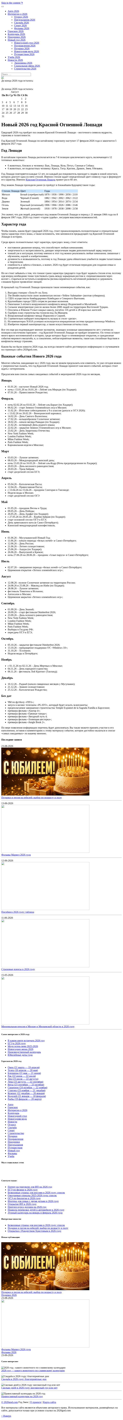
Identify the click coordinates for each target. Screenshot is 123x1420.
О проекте (35, 1402)
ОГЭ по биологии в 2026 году (24, 1198)
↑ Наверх (6, 1416)
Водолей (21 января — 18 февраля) (27, 1096)
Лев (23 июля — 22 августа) (23, 1079)
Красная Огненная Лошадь (40, 179)
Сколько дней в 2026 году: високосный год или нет (29, 1387)
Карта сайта (49, 1402)
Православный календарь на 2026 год (22, 1396)
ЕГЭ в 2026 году (17, 1043)
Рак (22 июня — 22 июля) (22, 1076)
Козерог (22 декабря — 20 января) (26, 1093)
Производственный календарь (24, 1052)
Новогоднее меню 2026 (20, 1049)
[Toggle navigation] (2, 6)
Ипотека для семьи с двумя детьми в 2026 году (33, 1201)
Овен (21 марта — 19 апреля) (24, 1067)
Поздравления (15, 1139)
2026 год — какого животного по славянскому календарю (33, 1370)
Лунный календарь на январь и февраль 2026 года (35, 1212)
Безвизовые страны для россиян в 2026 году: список (36, 1192)
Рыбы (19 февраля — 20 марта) (24, 1099)
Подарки (12, 1136)
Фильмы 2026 (8, 1352)
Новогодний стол (17, 1116)
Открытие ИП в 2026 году (22, 1204)
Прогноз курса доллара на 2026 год (27, 1207)
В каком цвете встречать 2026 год (26, 1040)
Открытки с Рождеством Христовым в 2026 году (34, 1231)
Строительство (16, 1133)
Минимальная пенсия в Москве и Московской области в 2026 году (37, 1026)
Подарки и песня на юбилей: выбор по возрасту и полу (31, 797)
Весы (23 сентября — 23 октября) (26, 1084)
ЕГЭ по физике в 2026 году (23, 1189)
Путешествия (15, 1147)
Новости (12, 1121)
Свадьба (12, 1127)
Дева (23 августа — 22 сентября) (25, 1081)
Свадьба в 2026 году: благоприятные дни (23, 1379)
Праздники (14, 1142)
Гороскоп (13, 1107)
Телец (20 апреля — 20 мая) (23, 1070)
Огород (12, 1124)
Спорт (11, 1130)
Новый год (14, 1150)
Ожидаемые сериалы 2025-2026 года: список (32, 1195)
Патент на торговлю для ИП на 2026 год (30, 1186)
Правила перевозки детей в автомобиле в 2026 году (36, 1209)
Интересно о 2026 (17, 1110)
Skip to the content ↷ (12, 2)
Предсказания (15, 1144)
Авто (10, 1104)
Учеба (11, 1156)
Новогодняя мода (17, 1119)
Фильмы (12, 1153)
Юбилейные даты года (20, 1055)
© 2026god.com (9, 1402)
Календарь (13, 1113)
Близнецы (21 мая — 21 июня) (24, 1073)
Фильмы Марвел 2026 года (16, 854)
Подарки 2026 (9, 1295)
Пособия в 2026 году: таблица (17, 912)
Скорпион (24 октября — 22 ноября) (27, 1087)
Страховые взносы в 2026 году (18, 969)
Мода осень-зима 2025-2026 (23, 1046)
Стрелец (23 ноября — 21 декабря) (26, 1090)
